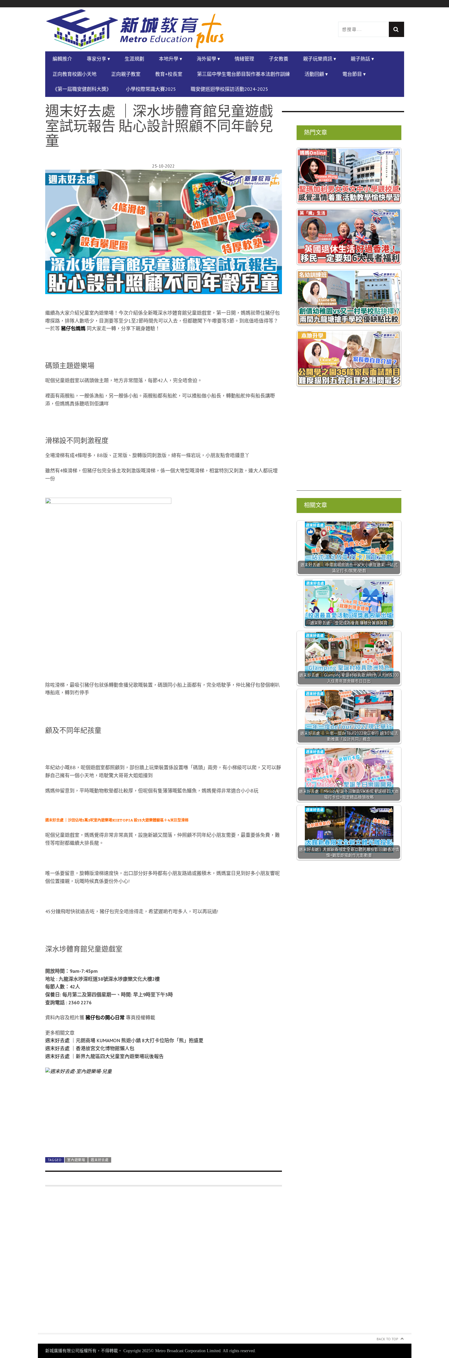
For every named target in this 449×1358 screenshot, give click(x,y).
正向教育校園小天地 (75, 74)
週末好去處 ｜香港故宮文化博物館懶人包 (89, 1048)
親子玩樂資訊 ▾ (319, 59)
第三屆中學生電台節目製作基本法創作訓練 (243, 74)
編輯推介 (62, 59)
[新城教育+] (135, 29)
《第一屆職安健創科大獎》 (82, 89)
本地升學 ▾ (170, 59)
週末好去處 (99, 1160)
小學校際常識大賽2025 (151, 89)
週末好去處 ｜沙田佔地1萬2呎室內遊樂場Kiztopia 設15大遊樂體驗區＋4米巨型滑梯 (116, 820)
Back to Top (387, 1339)
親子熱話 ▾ (362, 59)
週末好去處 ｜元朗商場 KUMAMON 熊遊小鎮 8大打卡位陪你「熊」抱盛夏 (124, 1040)
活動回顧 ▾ (316, 74)
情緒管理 (244, 59)
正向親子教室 (126, 74)
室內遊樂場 (76, 1160)
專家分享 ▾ (98, 59)
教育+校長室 (168, 74)
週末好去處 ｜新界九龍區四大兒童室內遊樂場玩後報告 (104, 1056)
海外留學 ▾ (208, 59)
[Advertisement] (163, 1263)
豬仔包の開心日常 (105, 1017)
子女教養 (278, 59)
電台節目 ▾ (354, 74)
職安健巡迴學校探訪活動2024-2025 (229, 89)
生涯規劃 (134, 59)
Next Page (163, 1138)
